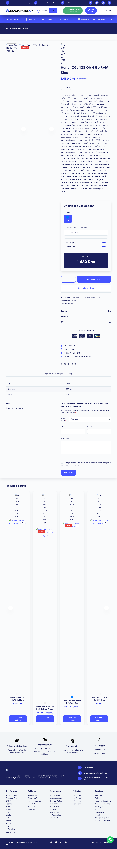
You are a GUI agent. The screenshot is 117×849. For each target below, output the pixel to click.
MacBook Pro (77, 795)
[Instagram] (97, 3)
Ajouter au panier (94, 279)
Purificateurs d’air (102, 818)
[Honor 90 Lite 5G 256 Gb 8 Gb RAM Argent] (45, 613)
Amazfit (53, 809)
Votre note (63, 419)
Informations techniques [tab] (54, 374)
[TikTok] (109, 3)
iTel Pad (31, 804)
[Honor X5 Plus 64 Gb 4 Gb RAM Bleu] (72, 607)
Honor (74, 301)
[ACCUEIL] (7, 28)
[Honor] (63, 54)
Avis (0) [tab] (70, 374)
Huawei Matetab (34, 801)
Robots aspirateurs (102, 804)
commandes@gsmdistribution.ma (49, 3)
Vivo (7, 826)
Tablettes (31, 19)
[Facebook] (90, 3)
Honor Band (55, 806)
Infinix (8, 815)
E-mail (90, 426)
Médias (84, 19)
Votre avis (65, 438)
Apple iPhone (11, 795)
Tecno (8, 821)
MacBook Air (77, 798)
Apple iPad (32, 795)
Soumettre (68, 473)
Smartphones (14, 19)
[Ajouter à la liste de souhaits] (23, 522)
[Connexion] (101, 10)
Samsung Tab (33, 798)
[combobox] (43, 10)
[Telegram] (72, 364)
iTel (7, 818)
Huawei (9, 809)
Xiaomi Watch (55, 804)
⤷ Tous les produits (103, 821)
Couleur (67, 212)
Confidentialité (105, 842)
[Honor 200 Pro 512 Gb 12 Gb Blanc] (18, 604)
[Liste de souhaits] (106, 10)
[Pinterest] (65, 364)
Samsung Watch (56, 798)
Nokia (8, 812)
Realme (9, 804)
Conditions (94, 842)
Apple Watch (55, 795)
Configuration (70, 227)
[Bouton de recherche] (53, 10)
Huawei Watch (56, 801)
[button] (110, 839)
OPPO (8, 801)
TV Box (97, 798)
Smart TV (98, 795)
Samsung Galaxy (12, 798)
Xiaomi (8, 806)
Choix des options (18, 718)
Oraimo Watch (55, 812)
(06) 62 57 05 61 (71, 3)
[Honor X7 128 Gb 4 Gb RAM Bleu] (99, 604)
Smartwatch (67, 19)
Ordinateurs (49, 19)
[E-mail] (75, 364)
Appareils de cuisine (103, 801)
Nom (63, 426)
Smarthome (100, 19)
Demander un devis (86, 288)
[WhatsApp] (103, 3)
